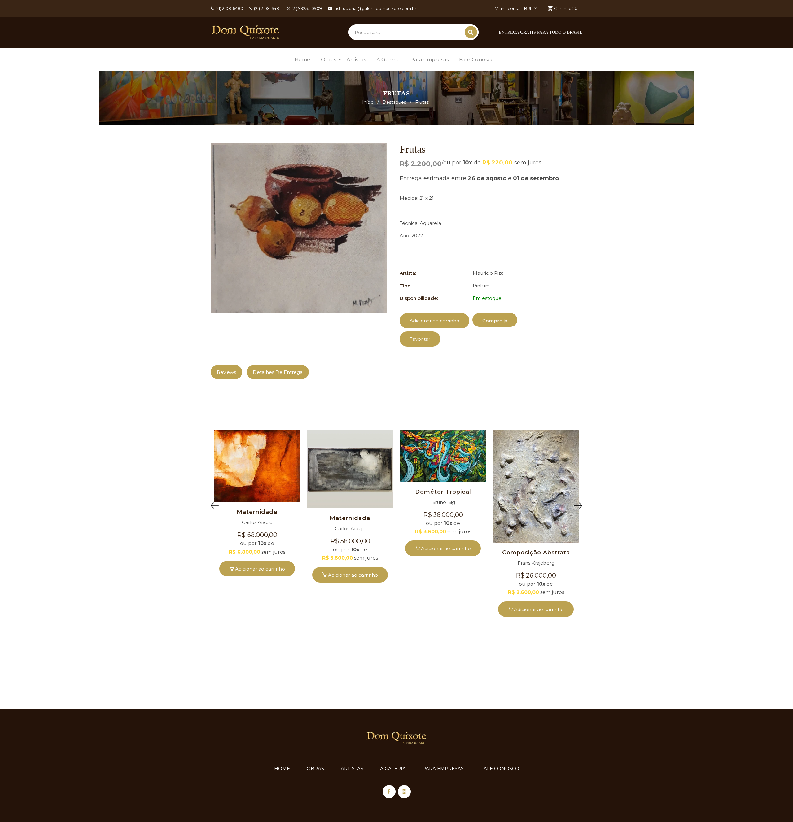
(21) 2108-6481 (267, 8)
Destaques (394, 102)
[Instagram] (404, 791)
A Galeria (393, 769)
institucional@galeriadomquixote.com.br (375, 8)
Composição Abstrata (536, 552)
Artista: (408, 273)
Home (282, 769)
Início (368, 102)
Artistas (352, 769)
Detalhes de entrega (278, 372)
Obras (315, 769)
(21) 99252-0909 (306, 8)
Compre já (494, 321)
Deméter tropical (443, 491)
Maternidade (257, 512)
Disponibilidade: (419, 298)
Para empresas (443, 769)
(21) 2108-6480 (229, 8)
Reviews (226, 372)
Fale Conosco (499, 769)
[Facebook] (389, 791)
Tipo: (405, 286)
